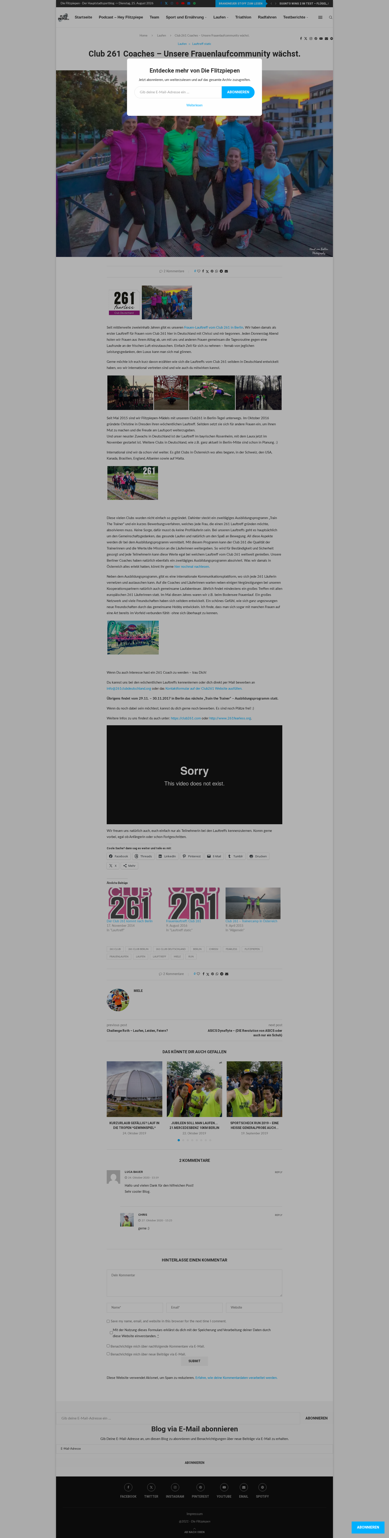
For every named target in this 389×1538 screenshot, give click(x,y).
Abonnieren (238, 92)
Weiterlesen (194, 105)
